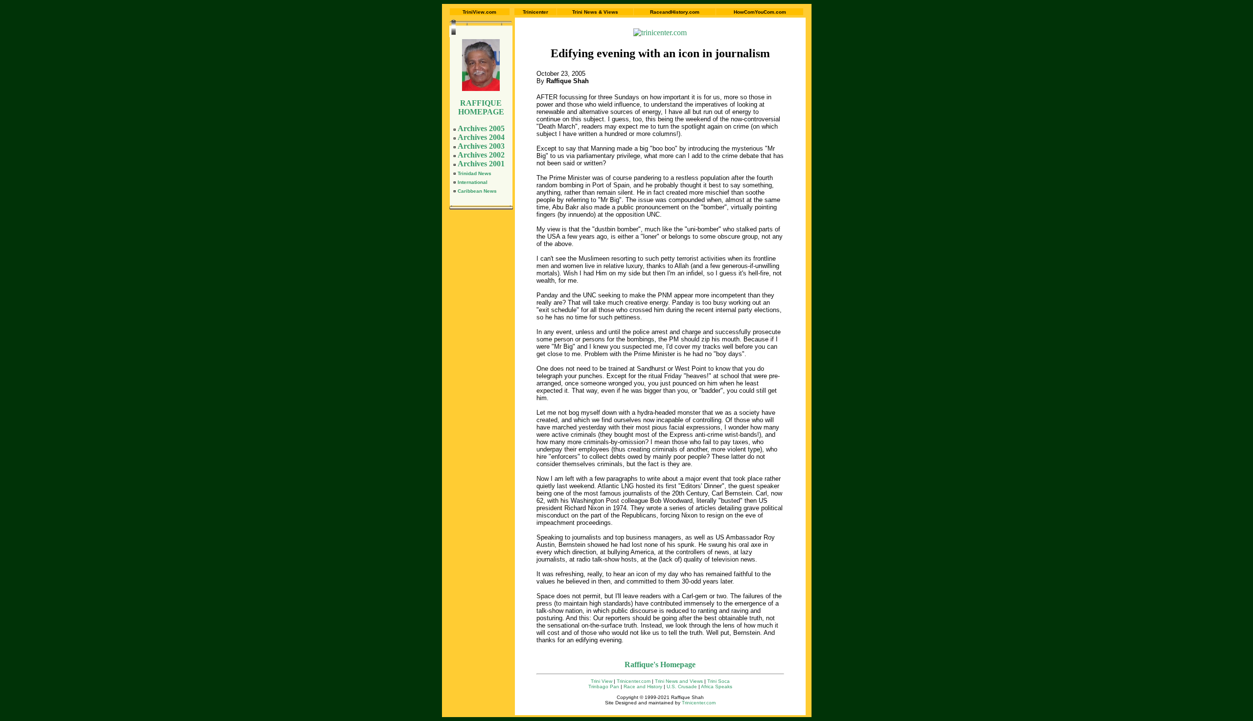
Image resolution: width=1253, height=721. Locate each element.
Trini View (601, 681)
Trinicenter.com (633, 681)
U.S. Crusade (682, 686)
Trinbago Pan (603, 686)
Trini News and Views (679, 681)
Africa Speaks (716, 686)
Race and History (643, 686)
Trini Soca (718, 681)
